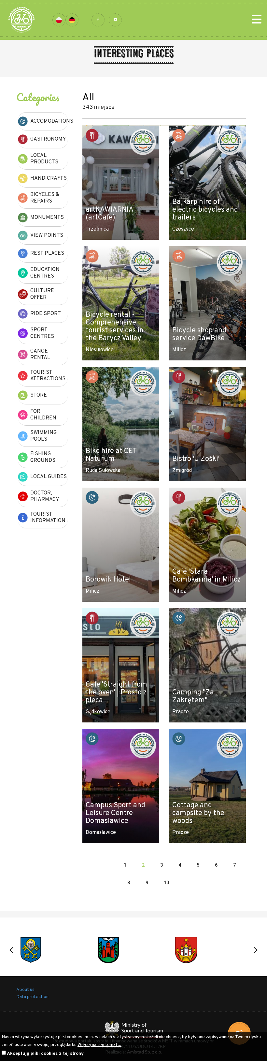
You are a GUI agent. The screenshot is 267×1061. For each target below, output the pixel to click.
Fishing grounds (42, 457)
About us (25, 990)
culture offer (42, 294)
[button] (11, 950)
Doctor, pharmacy (44, 496)
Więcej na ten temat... (99, 1045)
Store (38, 395)
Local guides (48, 477)
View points (46, 235)
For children (43, 414)
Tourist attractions (47, 375)
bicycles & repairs (44, 198)
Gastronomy (48, 139)
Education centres (45, 273)
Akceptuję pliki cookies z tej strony (45, 1053)
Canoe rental (40, 354)
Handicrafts (48, 178)
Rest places (47, 253)
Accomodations (49, 121)
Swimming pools (43, 436)
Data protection (32, 997)
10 (166, 882)
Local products (44, 158)
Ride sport (45, 314)
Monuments (47, 217)
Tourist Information (47, 517)
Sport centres (42, 333)
